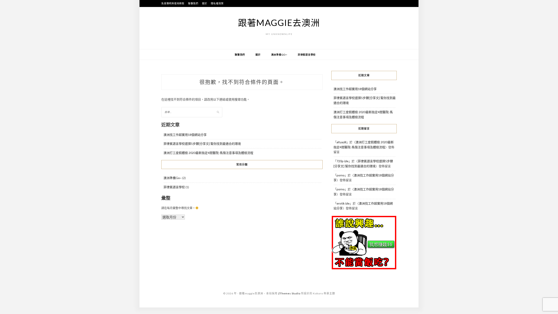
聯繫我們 (193, 3)
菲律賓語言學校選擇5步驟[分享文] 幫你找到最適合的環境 (202, 143)
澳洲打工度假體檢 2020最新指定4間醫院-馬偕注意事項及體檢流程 (208, 153)
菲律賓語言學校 (307, 54)
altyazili (341, 142)
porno (341, 175)
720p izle (343, 161)
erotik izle (343, 203)
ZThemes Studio (289, 293)
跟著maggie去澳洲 (279, 22)
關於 (204, 3)
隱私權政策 (217, 3)
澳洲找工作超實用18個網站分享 (185, 135)
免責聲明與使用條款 (172, 3)
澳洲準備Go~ (279, 54)
